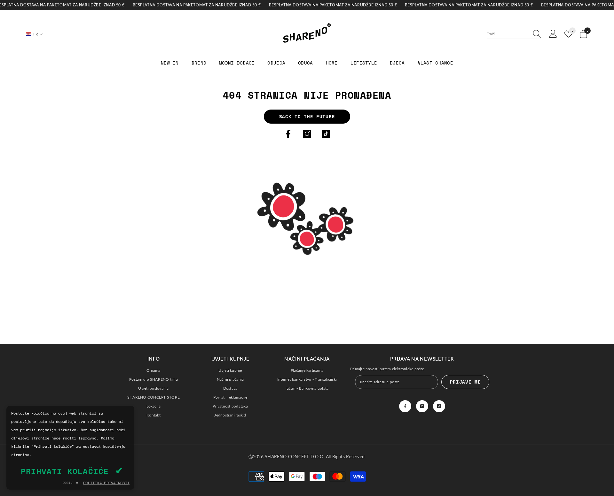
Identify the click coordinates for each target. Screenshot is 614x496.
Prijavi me (465, 381)
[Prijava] (553, 34)
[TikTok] (326, 134)
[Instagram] (307, 134)
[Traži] (514, 34)
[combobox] (508, 34)
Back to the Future (307, 116)
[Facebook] (288, 134)
